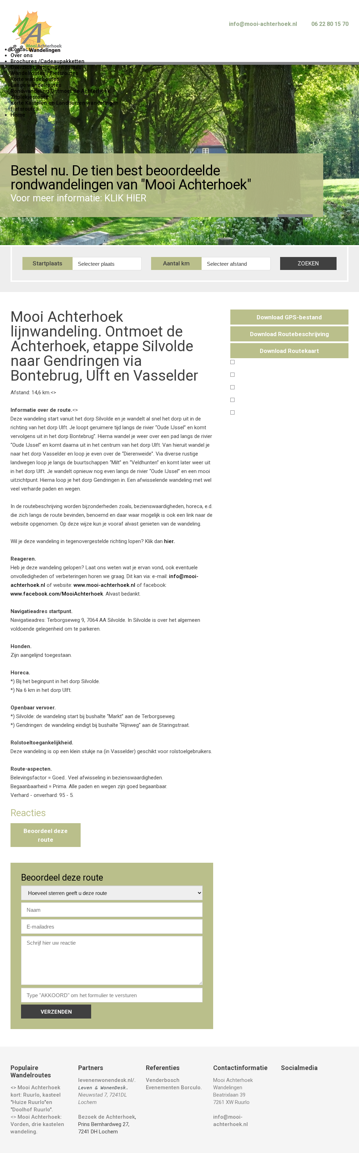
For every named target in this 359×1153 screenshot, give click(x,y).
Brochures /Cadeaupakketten (47, 61)
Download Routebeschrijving (289, 334)
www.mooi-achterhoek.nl (104, 585)
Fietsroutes (25, 109)
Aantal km (176, 263)
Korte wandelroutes (35, 79)
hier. (169, 541)
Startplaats (47, 263)
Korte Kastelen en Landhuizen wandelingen (64, 103)
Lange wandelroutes (36, 85)
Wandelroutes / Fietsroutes (44, 73)
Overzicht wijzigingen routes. (47, 67)
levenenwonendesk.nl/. (107, 1080)
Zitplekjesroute (29, 97)
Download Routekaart (289, 350)
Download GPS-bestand (289, 317)
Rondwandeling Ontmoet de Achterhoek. (61, 91)
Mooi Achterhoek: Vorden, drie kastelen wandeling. (37, 1124)
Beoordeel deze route (45, 835)
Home (18, 115)
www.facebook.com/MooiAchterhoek (57, 594)
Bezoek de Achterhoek (106, 1117)
